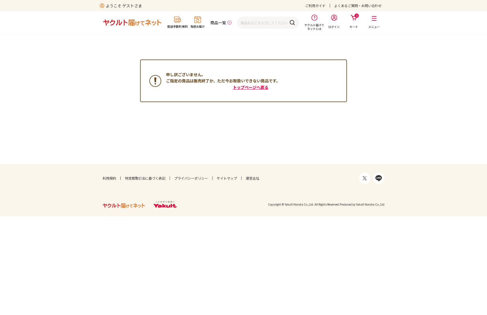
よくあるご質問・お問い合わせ (358, 5)
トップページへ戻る (250, 87)
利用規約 (109, 178)
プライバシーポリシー (191, 178)
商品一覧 (218, 22)
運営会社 (252, 178)
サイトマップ (227, 178)
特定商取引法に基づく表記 (145, 178)
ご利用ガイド (315, 5)
